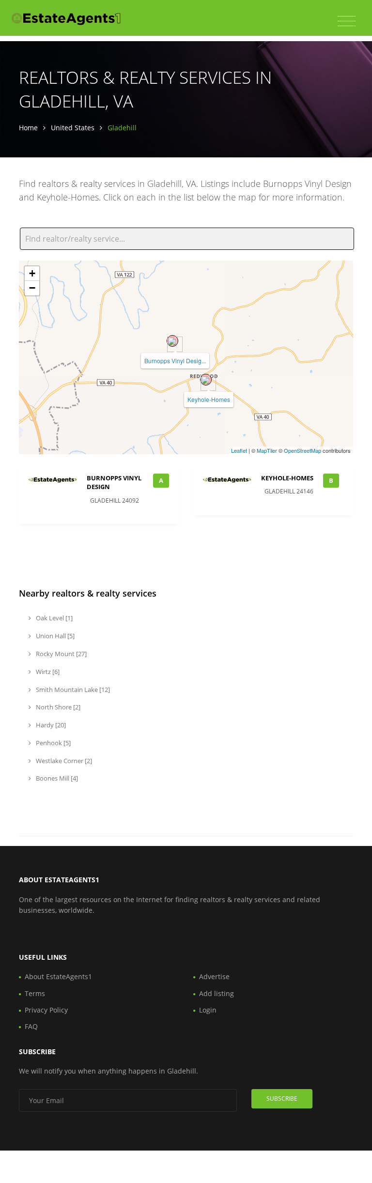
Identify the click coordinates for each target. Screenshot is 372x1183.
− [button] (32, 288)
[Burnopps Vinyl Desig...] (172, 341)
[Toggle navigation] (346, 21)
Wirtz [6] (47, 671)
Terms (35, 993)
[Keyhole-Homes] (206, 379)
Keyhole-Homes (208, 399)
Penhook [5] (52, 742)
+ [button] (32, 273)
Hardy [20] (50, 725)
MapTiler (267, 450)
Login (208, 1009)
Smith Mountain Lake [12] (72, 689)
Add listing (216, 993)
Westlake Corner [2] (63, 760)
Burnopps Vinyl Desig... (175, 360)
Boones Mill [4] (56, 778)
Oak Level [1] (53, 618)
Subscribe (281, 1098)
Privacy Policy (46, 1009)
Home (28, 127)
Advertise (214, 976)
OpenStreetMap (302, 450)
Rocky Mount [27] (60, 653)
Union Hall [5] (54, 635)
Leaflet (239, 450)
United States (72, 127)
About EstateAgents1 (58, 976)
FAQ (31, 1026)
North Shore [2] (57, 707)
